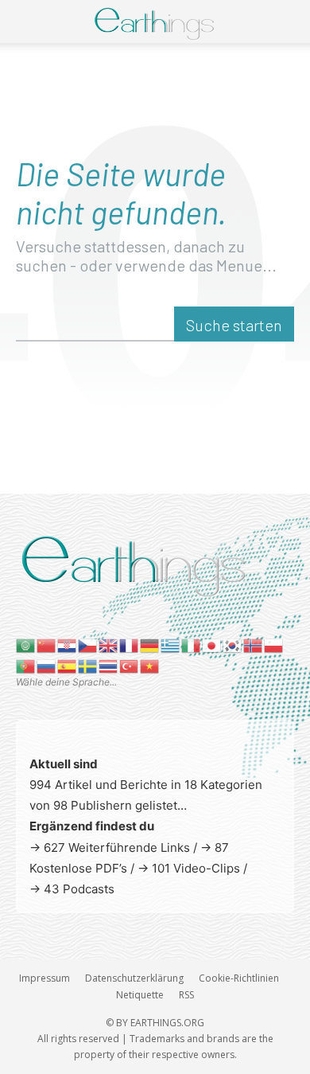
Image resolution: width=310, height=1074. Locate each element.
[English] (109, 644)
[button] (25, 21)
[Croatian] (67, 644)
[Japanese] (212, 644)
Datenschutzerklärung (134, 978)
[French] (129, 644)
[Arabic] (26, 644)
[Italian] (191, 644)
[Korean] (233, 644)
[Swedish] (88, 665)
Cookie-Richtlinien (239, 978)
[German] (150, 644)
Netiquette (140, 995)
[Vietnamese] (150, 665)
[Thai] (109, 665)
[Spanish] (67, 665)
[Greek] (171, 644)
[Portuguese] (26, 665)
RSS (186, 995)
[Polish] (274, 644)
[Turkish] (129, 665)
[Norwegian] (253, 644)
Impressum (44, 978)
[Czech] (88, 644)
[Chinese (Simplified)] (47, 644)
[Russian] (47, 665)
